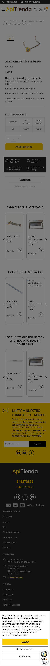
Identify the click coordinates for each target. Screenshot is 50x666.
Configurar (25, 656)
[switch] (44, 662)
